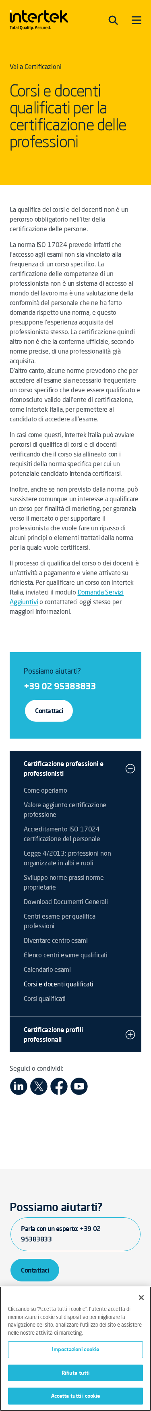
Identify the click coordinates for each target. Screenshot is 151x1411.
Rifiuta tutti (76, 1372)
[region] (75, 1348)
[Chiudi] (141, 1297)
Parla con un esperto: (61, 1234)
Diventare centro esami (55, 941)
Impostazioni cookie (75, 1349)
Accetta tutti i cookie (75, 1395)
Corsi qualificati (45, 999)
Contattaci (49, 711)
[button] (130, 768)
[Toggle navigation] (113, 20)
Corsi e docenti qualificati (58, 985)
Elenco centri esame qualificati (66, 956)
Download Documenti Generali (66, 902)
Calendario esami (47, 970)
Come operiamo (45, 791)
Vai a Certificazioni (36, 67)
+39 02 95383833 (60, 685)
